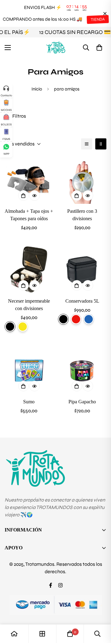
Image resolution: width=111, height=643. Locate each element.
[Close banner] (105, 13)
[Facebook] (50, 585)
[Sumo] (29, 370)
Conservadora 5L (82, 301)
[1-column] (86, 143)
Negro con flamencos (10, 326)
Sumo (29, 401)
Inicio (36, 89)
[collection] (42, 634)
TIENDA (97, 19)
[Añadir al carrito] (23, 195)
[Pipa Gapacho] (82, 370)
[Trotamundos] (56, 47)
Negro (63, 319)
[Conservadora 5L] (82, 269)
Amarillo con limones (22, 326)
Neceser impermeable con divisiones (29, 304)
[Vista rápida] (34, 195)
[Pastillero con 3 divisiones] (82, 179)
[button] (99, 47)
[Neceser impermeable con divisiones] (29, 269)
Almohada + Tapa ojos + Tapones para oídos (29, 214)
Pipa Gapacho (82, 401)
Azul (88, 319)
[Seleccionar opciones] (23, 285)
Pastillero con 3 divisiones (82, 214)
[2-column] (100, 143)
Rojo (76, 319)
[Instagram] (60, 585)
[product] (14, 633)
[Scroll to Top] (100, 610)
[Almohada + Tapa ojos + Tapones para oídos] (29, 179)
